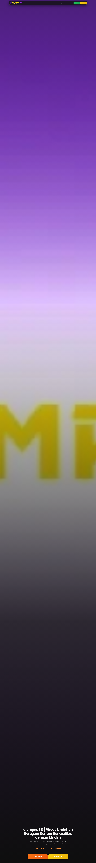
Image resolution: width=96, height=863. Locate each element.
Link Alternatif (49, 3)
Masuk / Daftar (41, 3)
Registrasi (83, 2)
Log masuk (76, 2)
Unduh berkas (38, 856)
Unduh (34, 3)
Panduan (56, 3)
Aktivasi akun (58, 856)
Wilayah (61, 3)
